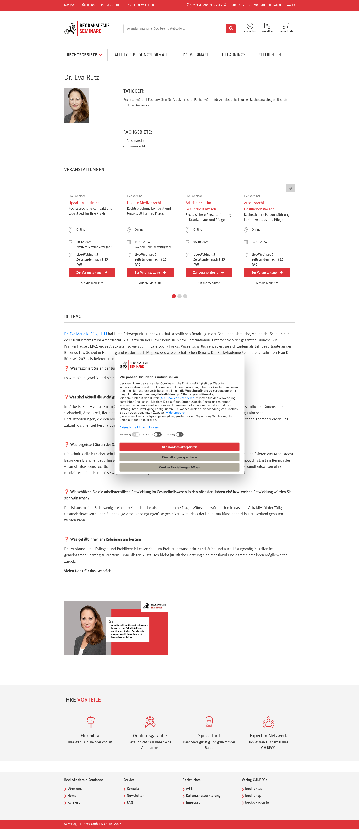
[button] (174, 296)
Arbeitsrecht (135, 141)
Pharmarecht (136, 146)
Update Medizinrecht (86, 203)
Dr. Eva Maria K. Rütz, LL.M (85, 334)
